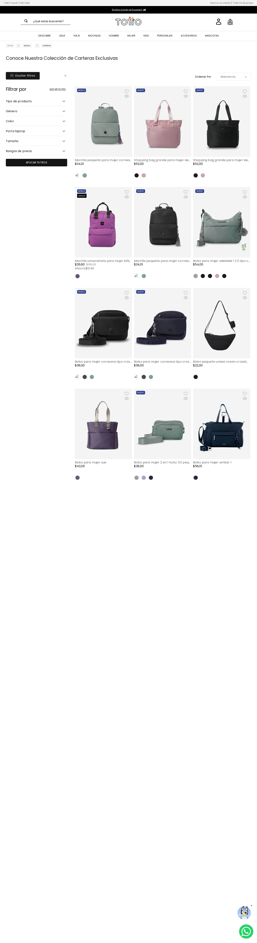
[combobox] (45, 21)
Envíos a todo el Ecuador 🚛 (129, 9)
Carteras (47, 45)
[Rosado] (143, 175)
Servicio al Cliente (220, 3)
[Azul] (84, 377)
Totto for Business (243, 3)
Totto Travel (10, 3)
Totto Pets (24, 3)
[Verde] (84, 175)
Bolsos (27, 45)
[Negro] (77, 175)
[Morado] (77, 276)
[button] (36, 100)
